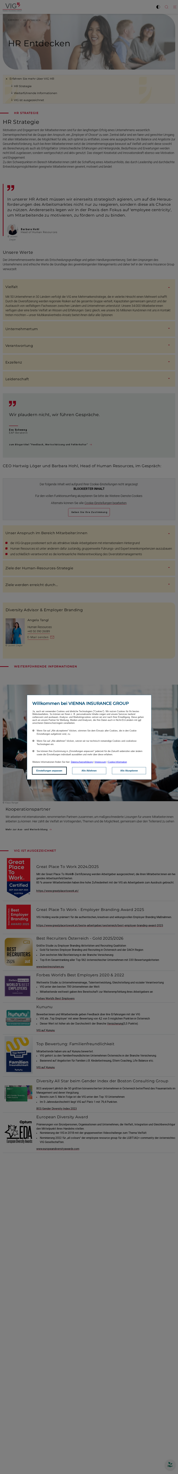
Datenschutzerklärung (82, 762)
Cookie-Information (117, 762)
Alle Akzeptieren (129, 770)
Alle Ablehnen (89, 770)
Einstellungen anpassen (49, 770)
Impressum (100, 762)
